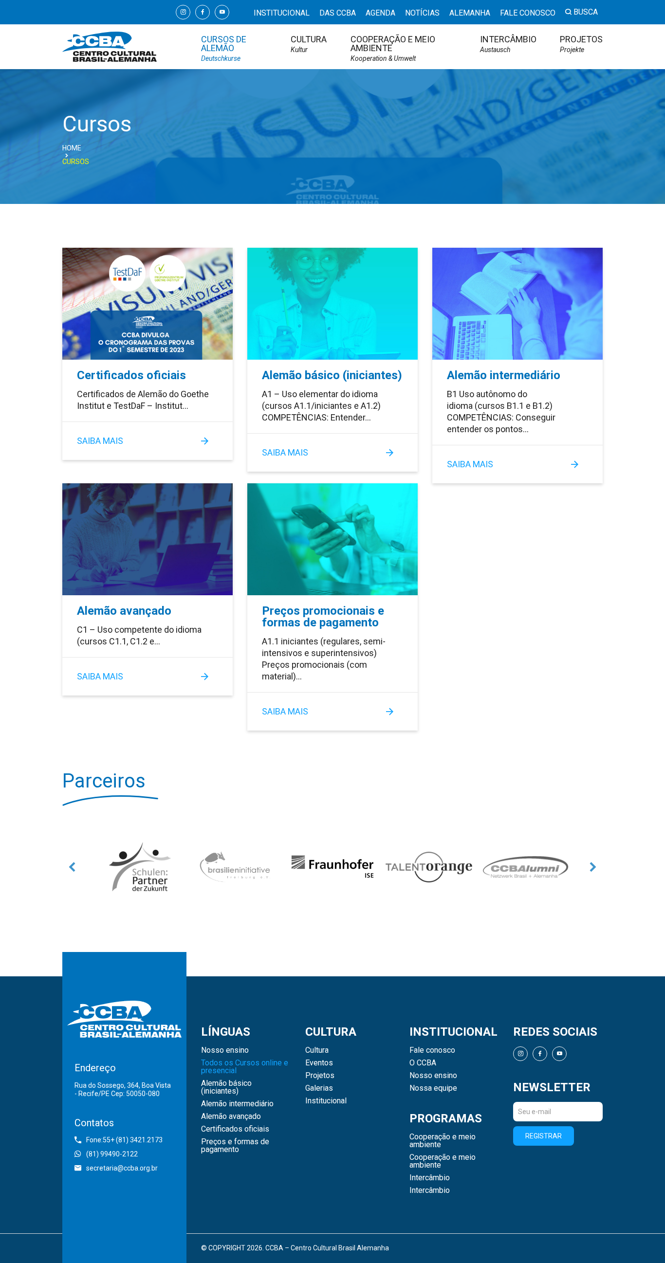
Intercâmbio (508, 44)
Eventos (319, 1063)
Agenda (380, 13)
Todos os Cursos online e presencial (244, 1067)
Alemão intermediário (503, 375)
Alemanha (469, 13)
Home (71, 148)
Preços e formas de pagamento (235, 1145)
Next (593, 867)
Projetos (581, 44)
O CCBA (422, 1063)
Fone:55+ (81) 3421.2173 (124, 1139)
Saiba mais (100, 441)
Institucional (282, 13)
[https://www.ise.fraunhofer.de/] (332, 866)
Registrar (543, 1136)
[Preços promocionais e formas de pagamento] (332, 539)
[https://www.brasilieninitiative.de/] (236, 866)
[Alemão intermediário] (517, 304)
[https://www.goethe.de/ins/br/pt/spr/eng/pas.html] (140, 866)
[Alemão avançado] (147, 539)
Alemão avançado (124, 611)
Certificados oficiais (131, 375)
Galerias (319, 1088)
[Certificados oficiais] (147, 304)
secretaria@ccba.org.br (122, 1168)
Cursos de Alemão (223, 48)
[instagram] (183, 12)
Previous (72, 867)
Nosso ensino (225, 1050)
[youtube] (222, 12)
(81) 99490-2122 (112, 1154)
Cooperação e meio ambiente (393, 48)
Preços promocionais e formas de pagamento (323, 616)
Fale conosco (527, 13)
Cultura (309, 44)
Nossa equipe (433, 1088)
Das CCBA (337, 13)
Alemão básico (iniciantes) (332, 375)
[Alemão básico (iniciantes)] (332, 304)
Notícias (422, 13)
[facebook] (202, 12)
